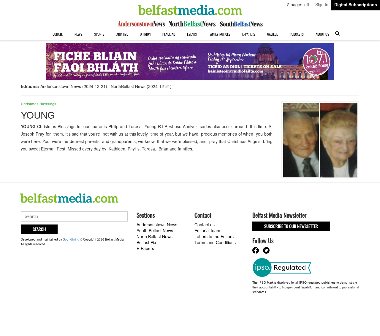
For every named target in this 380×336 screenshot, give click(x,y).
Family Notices (219, 34)
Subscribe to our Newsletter (291, 226)
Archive (122, 34)
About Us (322, 34)
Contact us (204, 224)
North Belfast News (154, 236)
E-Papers (248, 34)
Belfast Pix (146, 242)
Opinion (145, 34)
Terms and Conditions (215, 242)
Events (192, 34)
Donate (58, 34)
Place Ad (168, 34)
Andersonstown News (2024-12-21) (73, 86)
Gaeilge (272, 34)
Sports (99, 34)
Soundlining (71, 239)
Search (39, 229)
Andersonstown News (157, 224)
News (78, 34)
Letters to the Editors (214, 236)
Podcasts (297, 34)
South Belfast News (155, 230)
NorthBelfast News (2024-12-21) (141, 86)
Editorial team (207, 230)
